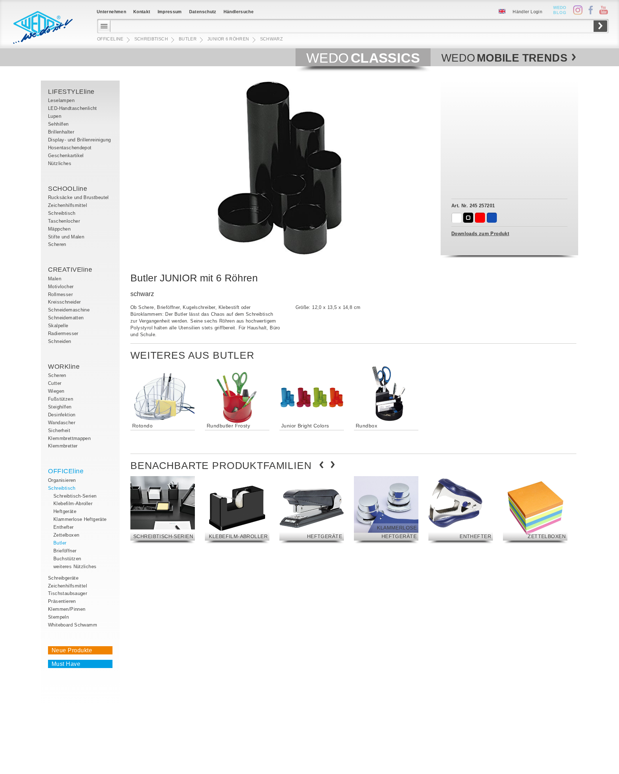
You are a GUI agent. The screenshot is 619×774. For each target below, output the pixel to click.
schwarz (271, 39)
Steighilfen (59, 407)
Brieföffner (64, 550)
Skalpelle (58, 325)
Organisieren (62, 480)
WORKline (64, 366)
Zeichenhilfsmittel (67, 205)
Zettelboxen (66, 535)
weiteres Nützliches (74, 566)
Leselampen (61, 100)
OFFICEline (65, 471)
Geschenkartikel (66, 155)
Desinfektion (62, 414)
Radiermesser (63, 333)
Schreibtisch (62, 213)
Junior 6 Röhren (228, 39)
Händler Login (527, 11)
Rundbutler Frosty (228, 426)
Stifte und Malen (66, 237)
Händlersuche (239, 11)
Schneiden (59, 341)
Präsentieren (62, 601)
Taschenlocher (64, 221)
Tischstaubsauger (67, 593)
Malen (54, 278)
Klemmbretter (63, 446)
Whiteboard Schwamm (72, 625)
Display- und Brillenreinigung (79, 139)
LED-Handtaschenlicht (72, 108)
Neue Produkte (72, 650)
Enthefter (63, 527)
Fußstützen (60, 399)
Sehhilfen (58, 124)
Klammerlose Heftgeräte (80, 519)
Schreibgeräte (63, 578)
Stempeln (58, 617)
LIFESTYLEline (71, 91)
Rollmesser (60, 294)
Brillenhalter (61, 132)
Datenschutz (202, 11)
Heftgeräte (64, 511)
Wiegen (56, 391)
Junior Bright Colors (305, 426)
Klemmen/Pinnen (66, 609)
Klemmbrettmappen (69, 438)
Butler (59, 543)
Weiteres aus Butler (192, 355)
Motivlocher (60, 286)
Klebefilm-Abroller (72, 503)
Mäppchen (59, 229)
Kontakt (141, 11)
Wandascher (61, 422)
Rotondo (142, 426)
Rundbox (366, 426)
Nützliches (59, 163)
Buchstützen (67, 558)
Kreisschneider (64, 302)
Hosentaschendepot (70, 147)
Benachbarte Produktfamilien (221, 465)
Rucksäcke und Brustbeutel (78, 197)
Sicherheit (59, 430)
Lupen (54, 116)
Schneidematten (65, 317)
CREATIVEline (70, 269)
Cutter (54, 383)
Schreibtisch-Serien (74, 496)
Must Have (66, 664)
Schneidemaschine (69, 310)
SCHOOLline (67, 188)
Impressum (170, 11)
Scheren (57, 244)
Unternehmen (111, 11)
